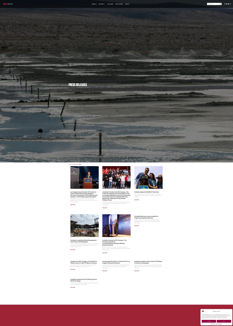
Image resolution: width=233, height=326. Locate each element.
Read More (72, 204)
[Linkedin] (228, 4)
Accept (208, 321)
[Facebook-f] (224, 4)
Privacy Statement (219, 323)
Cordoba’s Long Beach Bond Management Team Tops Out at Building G (83, 241)
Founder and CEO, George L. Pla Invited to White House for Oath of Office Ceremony (83, 262)
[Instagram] (230, 4)
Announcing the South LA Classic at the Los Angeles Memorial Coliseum (116, 262)
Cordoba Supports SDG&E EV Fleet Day (146, 192)
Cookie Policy (212, 323)
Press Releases (75, 164)
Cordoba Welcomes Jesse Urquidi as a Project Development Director (146, 217)
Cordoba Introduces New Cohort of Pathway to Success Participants (148, 262)
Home (70, 164)
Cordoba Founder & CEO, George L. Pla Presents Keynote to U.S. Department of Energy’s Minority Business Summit (114, 242)
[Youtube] (226, 4)
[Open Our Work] (104, 4)
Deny (224, 321)
